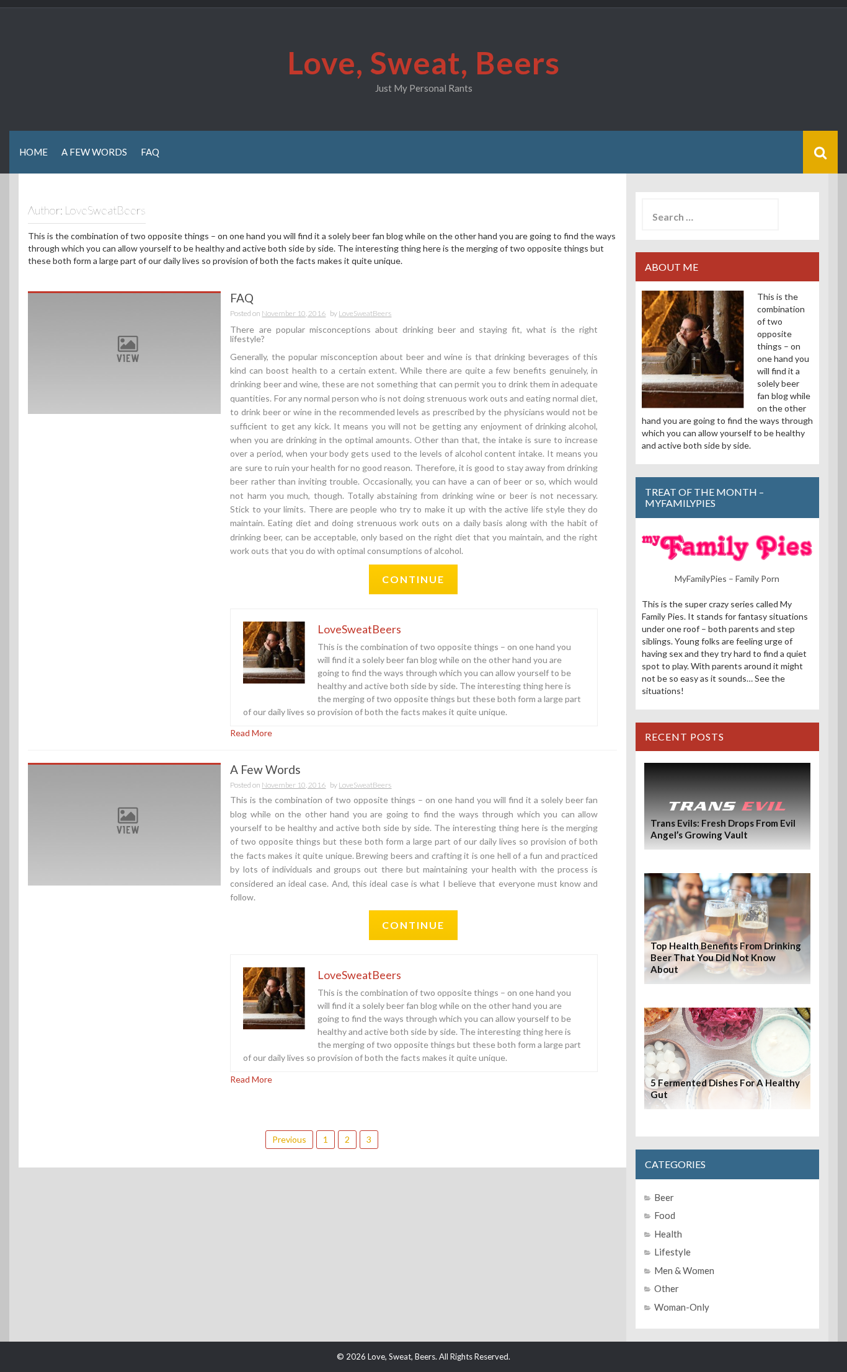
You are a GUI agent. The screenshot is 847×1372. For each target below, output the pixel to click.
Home (33, 151)
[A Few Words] (124, 824)
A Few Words (94, 151)
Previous (289, 1139)
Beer (664, 1197)
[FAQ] (124, 352)
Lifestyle (672, 1251)
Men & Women (684, 1270)
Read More (251, 733)
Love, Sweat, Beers (423, 62)
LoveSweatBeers (365, 313)
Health (668, 1233)
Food (664, 1215)
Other (666, 1288)
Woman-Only (681, 1307)
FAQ (150, 151)
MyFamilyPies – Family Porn (727, 578)
